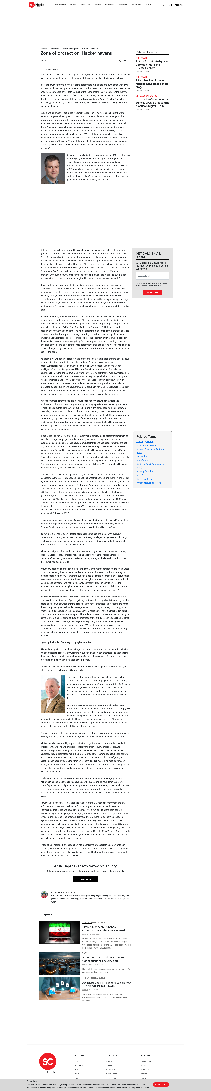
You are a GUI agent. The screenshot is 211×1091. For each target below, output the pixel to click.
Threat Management (51, 48)
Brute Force (142, 460)
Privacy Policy (157, 286)
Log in (169, 5)
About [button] (148, 5)
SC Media (77, 1061)
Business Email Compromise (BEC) (150, 466)
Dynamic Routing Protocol (148, 483)
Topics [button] (73, 5)
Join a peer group (111, 1074)
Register (178, 5)
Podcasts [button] (110, 5)
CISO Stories (60, 5)
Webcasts (144, 1074)
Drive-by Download (145, 471)
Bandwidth (141, 456)
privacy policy (121, 1088)
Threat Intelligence (70, 48)
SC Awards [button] (136, 5)
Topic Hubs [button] (85, 5)
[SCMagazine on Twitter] (47, 1072)
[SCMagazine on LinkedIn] (54, 1072)
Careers (76, 1074)
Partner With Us (111, 1078)
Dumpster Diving (144, 479)
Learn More (85, 879)
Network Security (89, 48)
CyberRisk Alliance (79, 1065)
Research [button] (123, 5)
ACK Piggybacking (145, 441)
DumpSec (141, 475)
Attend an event (111, 1069)
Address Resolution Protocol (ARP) (150, 451)
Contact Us (77, 1069)
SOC (84, 953)
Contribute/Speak (111, 1065)
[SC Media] (36, 4)
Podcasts (143, 1078)
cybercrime (58, 85)
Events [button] (98, 5)
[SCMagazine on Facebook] (41, 1072)
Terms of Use (146, 286)
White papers (145, 1069)
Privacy (76, 1078)
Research (144, 1065)
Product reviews (146, 1061)
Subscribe (152, 292)
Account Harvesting (146, 445)
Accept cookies (161, 1084)
